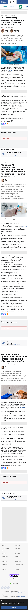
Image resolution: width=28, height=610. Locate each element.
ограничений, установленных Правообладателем (16, 592)
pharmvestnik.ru (21, 596)
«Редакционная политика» (14, 580)
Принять (14, 607)
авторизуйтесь (16, 155)
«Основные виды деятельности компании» (14, 579)
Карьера (4, 558)
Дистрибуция (12, 15)
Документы (4, 564)
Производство (5, 550)
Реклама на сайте (19, 567)
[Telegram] (2, 124)
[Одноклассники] (7, 124)
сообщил (16, 95)
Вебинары (17, 548)
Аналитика (4, 561)
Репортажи (17, 545)
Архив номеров (18, 561)
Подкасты (17, 550)
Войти (23, 2)
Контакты (17, 569)
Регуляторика (5, 548)
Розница (4, 553)
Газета (16, 556)
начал (16, 457)
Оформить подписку (19, 558)
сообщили (11, 70)
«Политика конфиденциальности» (14, 578)
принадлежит (11, 289)
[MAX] (3, 124)
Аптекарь (4, 569)
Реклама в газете (19, 564)
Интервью (17, 553)
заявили (9, 454)
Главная (2, 15)
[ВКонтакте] (5, 124)
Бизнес (3, 567)
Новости (6, 15)
